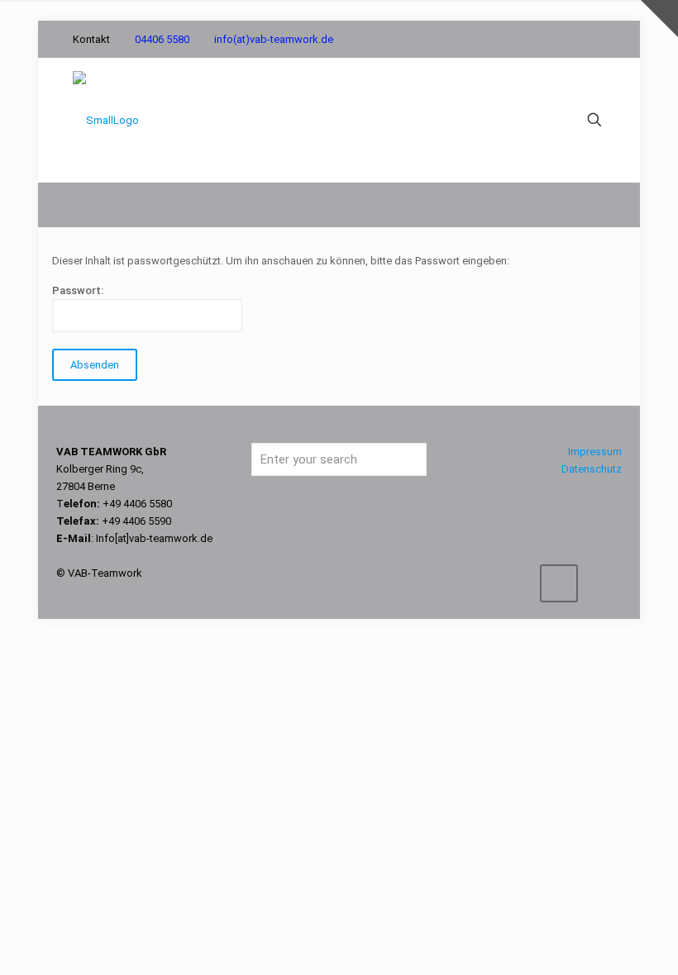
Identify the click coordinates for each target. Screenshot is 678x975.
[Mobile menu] (537, 120)
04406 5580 (162, 39)
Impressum (595, 451)
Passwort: (77, 290)
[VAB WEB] (106, 120)
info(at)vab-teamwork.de (273, 39)
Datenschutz (591, 469)
